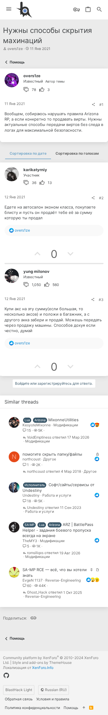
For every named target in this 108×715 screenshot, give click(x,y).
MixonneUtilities (63, 419)
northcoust (31, 459)
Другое (49, 459)
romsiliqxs (35, 553)
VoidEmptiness (39, 437)
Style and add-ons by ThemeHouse (42, 662)
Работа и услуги (56, 495)
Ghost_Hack (37, 592)
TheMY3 (29, 540)
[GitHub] (6, 675)
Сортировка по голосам (77, 153)
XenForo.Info (42, 667)
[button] (9, 9)
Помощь (71, 707)
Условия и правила (52, 699)
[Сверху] (83, 708)
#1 (101, 104)
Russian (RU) (55, 689)
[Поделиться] (93, 104)
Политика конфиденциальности (32, 707)
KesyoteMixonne (36, 425)
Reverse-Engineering (63, 580)
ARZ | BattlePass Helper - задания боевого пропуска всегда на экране (57, 530)
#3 (101, 299)
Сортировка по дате (28, 153)
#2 (101, 198)
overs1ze (15, 48)
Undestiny (31, 495)
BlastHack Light (18, 689)
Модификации (65, 425)
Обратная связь (19, 699)
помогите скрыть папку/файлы (52, 454)
